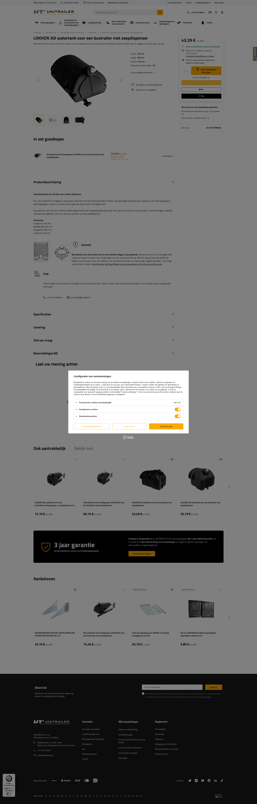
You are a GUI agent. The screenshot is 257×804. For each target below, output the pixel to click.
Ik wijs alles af (129, 426)
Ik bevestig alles (166, 426)
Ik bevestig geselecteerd (91, 426)
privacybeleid (114, 387)
